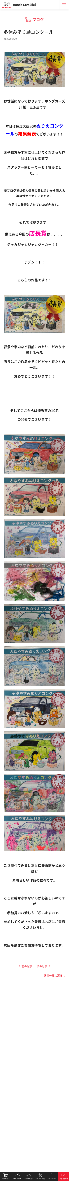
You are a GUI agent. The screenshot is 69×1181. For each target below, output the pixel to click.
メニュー (64, 5)
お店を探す (6, 1176)
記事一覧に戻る (53, 975)
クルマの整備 (40, 1176)
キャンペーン (52, 1176)
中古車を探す (29, 1176)
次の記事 (42, 966)
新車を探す (17, 1176)
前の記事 (27, 966)
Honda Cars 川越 (24, 4)
